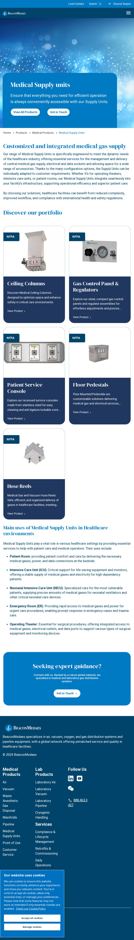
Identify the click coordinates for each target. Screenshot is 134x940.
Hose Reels (19, 486)
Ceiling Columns (26, 283)
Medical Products (11, 772)
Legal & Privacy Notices (18, 913)
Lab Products (44, 772)
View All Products (25, 112)
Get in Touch (58, 112)
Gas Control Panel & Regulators (96, 286)
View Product (15, 311)
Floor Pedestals (90, 384)
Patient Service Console (24, 388)
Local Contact (76, 3)
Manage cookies (12, 919)
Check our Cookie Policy (31, 908)
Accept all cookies (32, 918)
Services (43, 824)
